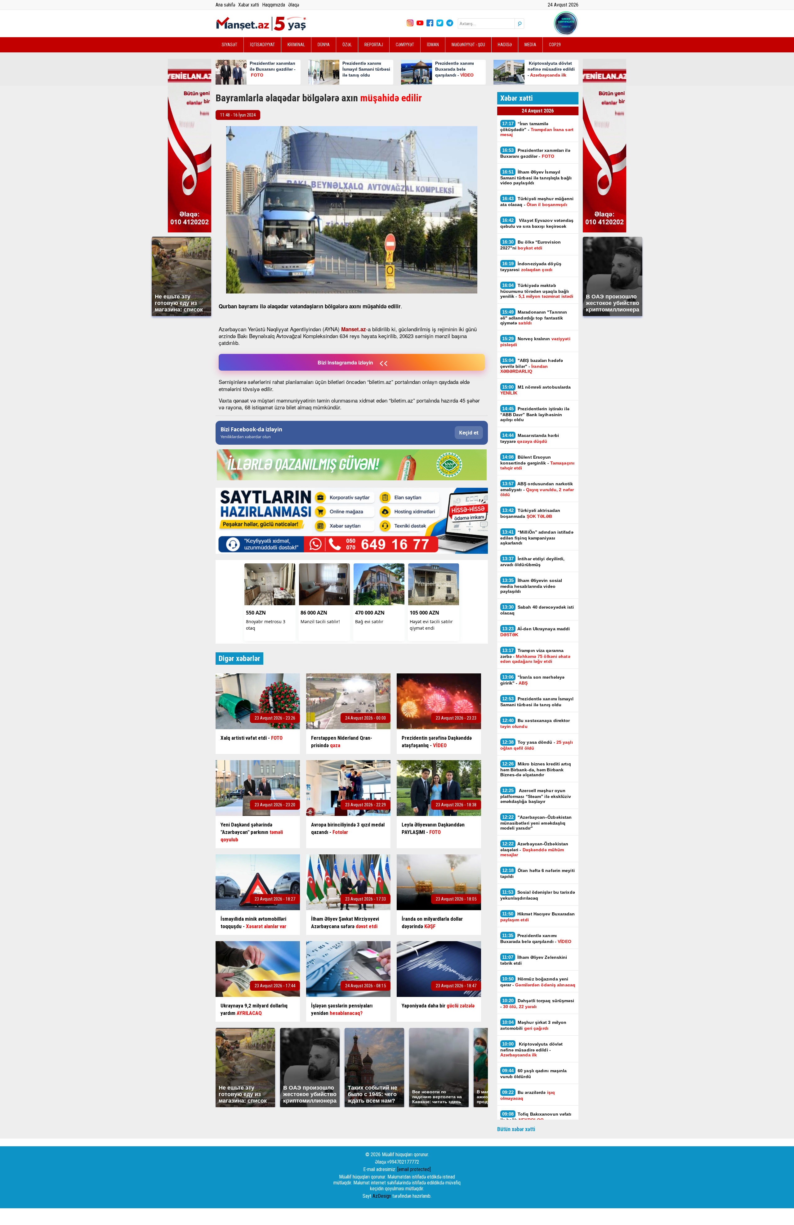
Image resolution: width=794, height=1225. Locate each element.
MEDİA (530, 44)
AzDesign (381, 1196)
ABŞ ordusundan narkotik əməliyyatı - (537, 489)
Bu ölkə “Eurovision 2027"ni (530, 244)
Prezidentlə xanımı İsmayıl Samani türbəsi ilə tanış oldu (536, 701)
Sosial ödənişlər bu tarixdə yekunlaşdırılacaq (537, 895)
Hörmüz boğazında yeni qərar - (537, 981)
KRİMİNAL (296, 44)
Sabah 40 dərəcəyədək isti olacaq (537, 609)
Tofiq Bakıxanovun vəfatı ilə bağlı (536, 1116)
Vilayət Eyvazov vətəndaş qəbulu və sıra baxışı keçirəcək (537, 223)
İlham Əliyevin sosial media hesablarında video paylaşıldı (531, 586)
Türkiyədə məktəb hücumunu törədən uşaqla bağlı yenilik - (536, 291)
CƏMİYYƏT (405, 44)
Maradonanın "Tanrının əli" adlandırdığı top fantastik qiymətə (533, 317)
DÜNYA (324, 44)
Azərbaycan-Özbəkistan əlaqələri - (534, 849)
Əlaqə (293, 5)
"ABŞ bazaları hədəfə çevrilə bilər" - (531, 366)
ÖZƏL (347, 44)
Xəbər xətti (248, 5)
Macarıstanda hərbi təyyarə (529, 438)
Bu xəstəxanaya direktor (535, 723)
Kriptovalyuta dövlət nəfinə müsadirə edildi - (531, 1049)
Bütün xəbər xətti (516, 1129)
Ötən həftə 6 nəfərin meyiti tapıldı (537, 873)
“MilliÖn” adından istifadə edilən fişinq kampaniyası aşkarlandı (536, 537)
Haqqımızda (273, 5)
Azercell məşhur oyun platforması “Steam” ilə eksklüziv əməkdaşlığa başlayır (535, 796)
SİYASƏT (229, 44)
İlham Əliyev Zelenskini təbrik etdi (533, 960)
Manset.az (353, 329)
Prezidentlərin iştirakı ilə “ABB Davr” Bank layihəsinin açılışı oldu (534, 414)
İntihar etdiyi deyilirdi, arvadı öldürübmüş (532, 561)
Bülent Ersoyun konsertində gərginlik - (537, 462)
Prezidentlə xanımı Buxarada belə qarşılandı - (535, 938)
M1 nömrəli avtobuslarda (535, 389)
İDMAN (433, 44)
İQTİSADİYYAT (262, 44)
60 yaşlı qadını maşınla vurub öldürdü (533, 1073)
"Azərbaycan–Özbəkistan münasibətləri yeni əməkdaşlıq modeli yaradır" (536, 822)
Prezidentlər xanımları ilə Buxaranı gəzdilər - (535, 153)
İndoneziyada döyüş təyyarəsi (530, 266)
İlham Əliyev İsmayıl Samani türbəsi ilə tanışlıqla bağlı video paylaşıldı (536, 177)
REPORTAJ (373, 44)
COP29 (555, 44)
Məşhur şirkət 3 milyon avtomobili (533, 1025)
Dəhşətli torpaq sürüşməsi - (537, 1003)
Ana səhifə (225, 5)
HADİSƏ (505, 44)
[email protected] (414, 1169)
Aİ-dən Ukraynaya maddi (535, 631)
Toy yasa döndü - (536, 745)
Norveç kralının (535, 341)
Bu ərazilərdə (527, 1095)
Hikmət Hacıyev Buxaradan (537, 916)
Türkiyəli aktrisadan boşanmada (530, 513)
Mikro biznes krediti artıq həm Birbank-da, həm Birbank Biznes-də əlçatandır (535, 769)
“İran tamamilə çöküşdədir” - (536, 129)
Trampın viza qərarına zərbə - (535, 656)
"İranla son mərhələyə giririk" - (532, 679)
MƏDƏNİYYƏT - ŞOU (468, 44)
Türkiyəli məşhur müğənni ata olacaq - (537, 201)
